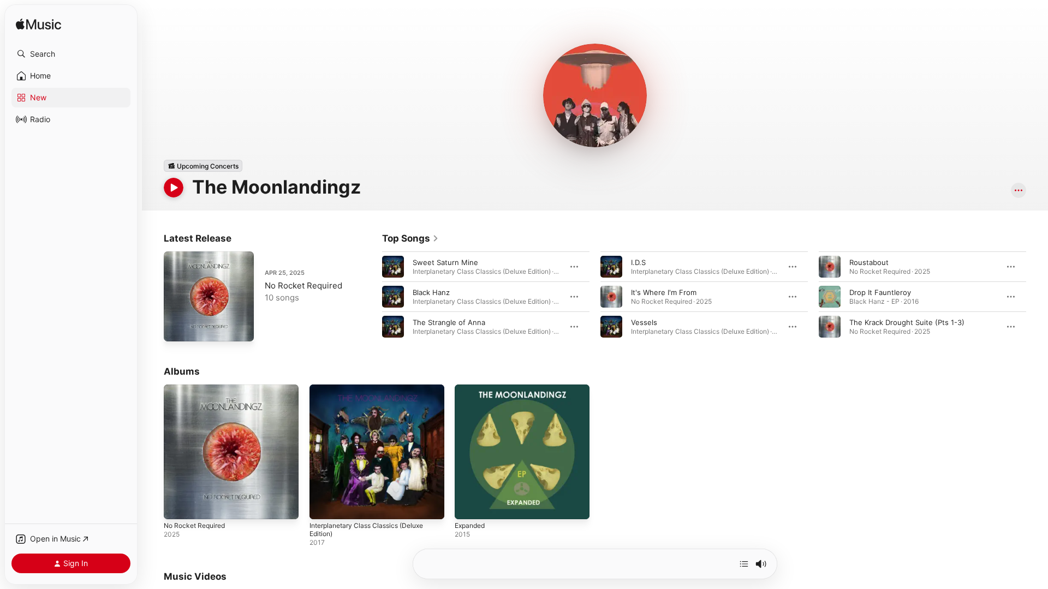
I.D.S (638, 262)
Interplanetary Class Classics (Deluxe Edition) (372, 393)
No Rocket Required (303, 285)
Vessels (644, 322)
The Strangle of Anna (449, 322)
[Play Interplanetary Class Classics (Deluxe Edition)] (323, 505)
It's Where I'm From (663, 292)
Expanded (472, 388)
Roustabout (869, 262)
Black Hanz (431, 292)
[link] (410, 238)
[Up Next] (744, 564)
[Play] (173, 187)
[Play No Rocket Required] (177, 328)
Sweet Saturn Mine (445, 262)
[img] (38, 25)
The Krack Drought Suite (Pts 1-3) (906, 322)
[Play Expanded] (468, 505)
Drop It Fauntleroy (880, 292)
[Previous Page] (371, 297)
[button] (71, 54)
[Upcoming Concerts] (203, 166)
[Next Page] (1037, 297)
